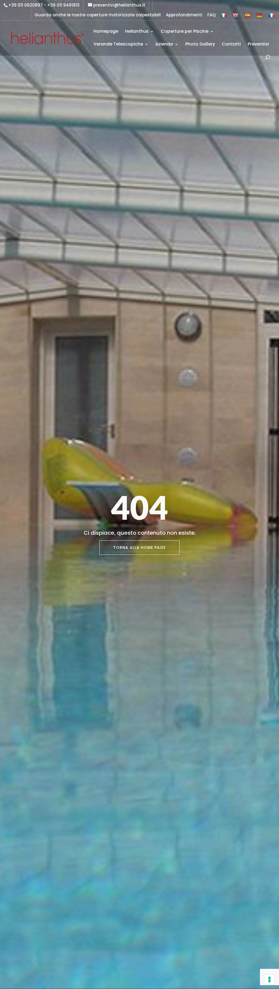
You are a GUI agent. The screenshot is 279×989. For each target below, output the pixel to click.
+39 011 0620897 (25, 5)
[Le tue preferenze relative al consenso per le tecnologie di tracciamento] (269, 979)
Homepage (105, 31)
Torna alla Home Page (139, 547)
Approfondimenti (184, 15)
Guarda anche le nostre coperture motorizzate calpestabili (98, 15)
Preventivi (258, 44)
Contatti (231, 44)
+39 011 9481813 (63, 5)
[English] (236, 16)
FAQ (211, 15)
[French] (272, 16)
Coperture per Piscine (184, 31)
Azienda (164, 44)
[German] (260, 16)
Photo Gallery (200, 44)
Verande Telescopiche (118, 44)
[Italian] (224, 16)
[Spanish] (248, 16)
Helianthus (136, 31)
